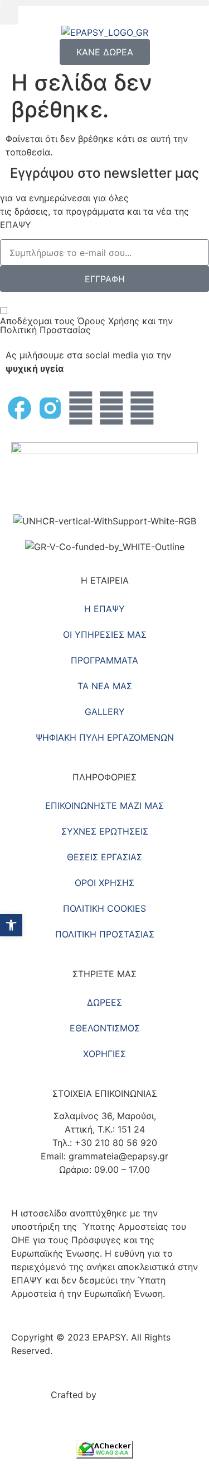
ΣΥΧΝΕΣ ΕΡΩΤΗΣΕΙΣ (104, 831)
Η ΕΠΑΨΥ (104, 608)
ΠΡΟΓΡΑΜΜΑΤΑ (104, 660)
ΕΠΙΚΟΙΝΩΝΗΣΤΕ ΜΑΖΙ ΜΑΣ (104, 805)
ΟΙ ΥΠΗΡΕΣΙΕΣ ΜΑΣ (105, 634)
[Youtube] (111, 408)
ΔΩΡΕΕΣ (104, 1002)
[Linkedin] (142, 408)
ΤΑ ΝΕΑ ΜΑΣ (104, 685)
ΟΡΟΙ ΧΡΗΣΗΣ (104, 882)
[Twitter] (81, 408)
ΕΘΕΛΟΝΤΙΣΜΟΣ (105, 1028)
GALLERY (105, 711)
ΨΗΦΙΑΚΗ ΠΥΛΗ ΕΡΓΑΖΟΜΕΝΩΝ (105, 737)
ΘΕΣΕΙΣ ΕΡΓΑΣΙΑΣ (104, 857)
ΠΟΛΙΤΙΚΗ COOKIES (104, 908)
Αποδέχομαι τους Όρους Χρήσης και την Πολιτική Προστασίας (86, 325)
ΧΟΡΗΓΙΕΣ (104, 1053)
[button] (104, 3)
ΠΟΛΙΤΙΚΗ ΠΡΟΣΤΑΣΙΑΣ (104, 934)
